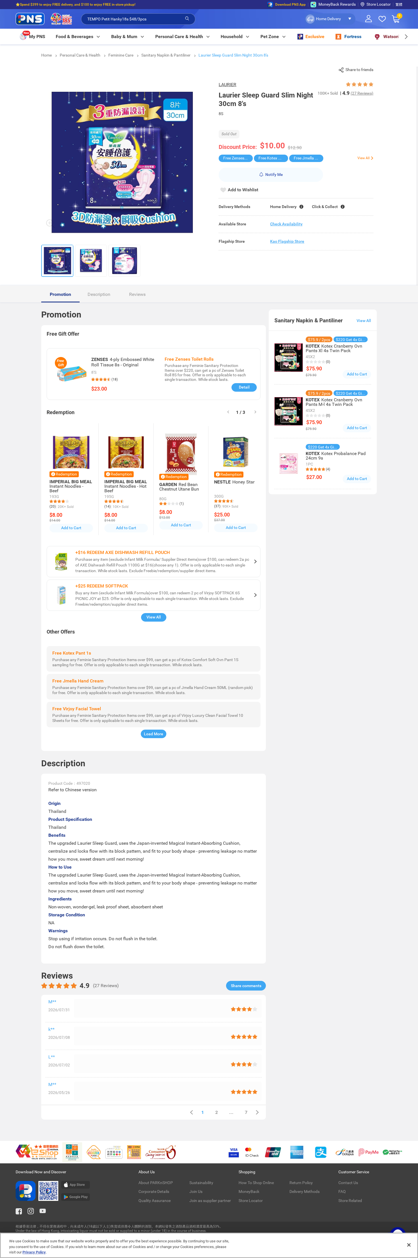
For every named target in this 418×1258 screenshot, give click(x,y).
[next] (406, 36)
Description (99, 294)
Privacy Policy (34, 1252)
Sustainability (201, 1182)
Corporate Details (153, 1191)
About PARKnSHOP (155, 1182)
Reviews (137, 294)
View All (153, 617)
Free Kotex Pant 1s (273, 158)
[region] (209, 1245)
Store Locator (379, 4)
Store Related (350, 1200)
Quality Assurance (154, 1200)
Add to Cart (71, 528)
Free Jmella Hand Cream (308, 158)
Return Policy (301, 1182)
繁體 (399, 5)
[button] (330, 19)
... (231, 1112)
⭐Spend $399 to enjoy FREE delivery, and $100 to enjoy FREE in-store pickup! (75, 5)
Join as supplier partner (210, 1200)
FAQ (342, 1191)
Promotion (60, 294)
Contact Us (348, 1182)
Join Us (195, 1191)
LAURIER (227, 84)
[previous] (191, 1112)
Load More (153, 734)
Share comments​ (246, 985)
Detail (244, 387)
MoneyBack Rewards (337, 4)
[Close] (409, 1245)
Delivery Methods (304, 1191)
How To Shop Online (256, 1182)
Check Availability (286, 224)
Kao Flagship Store (287, 241)
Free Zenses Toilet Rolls (238, 158)
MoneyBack (249, 1191)
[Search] (187, 18)
